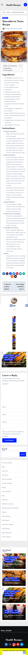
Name (4, 407)
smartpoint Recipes (8, 524)
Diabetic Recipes (7, 483)
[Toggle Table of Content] (19, 66)
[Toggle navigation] (2, 5)
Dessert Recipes (7, 479)
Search (4, 449)
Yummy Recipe (8, 359)
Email (4, 414)
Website (4, 422)
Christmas (5, 475)
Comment (5, 384)
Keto (3, 495)
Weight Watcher (7, 532)
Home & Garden (6, 491)
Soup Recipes (6, 528)
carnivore (5, 471)
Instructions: (8, 70)
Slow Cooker (5, 520)
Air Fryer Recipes (9, 355)
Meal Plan (5, 500)
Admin (8, 28)
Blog (17, 355)
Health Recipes (13, 5)
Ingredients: (8, 68)
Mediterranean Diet (8, 504)
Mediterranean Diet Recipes (10, 508)
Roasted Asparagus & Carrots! (14, 362)
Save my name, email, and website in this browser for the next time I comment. (13, 434)
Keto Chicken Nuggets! (12, 583)
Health (6, 357)
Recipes (5, 18)
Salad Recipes (6, 516)
